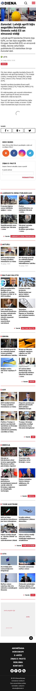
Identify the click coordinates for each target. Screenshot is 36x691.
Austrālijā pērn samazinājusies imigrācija (7, 569)
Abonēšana (18, 648)
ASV (4, 390)
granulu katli (9, 628)
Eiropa (4, 64)
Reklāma (18, 662)
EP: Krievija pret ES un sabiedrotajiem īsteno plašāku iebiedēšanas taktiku (27, 260)
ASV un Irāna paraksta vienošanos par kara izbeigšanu (9, 519)
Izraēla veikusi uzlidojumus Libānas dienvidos (27, 519)
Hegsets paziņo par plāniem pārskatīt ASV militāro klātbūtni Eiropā (26, 406)
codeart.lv (21, 686)
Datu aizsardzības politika (18, 683)
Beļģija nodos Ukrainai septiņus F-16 (9, 370)
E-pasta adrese (7, 170)
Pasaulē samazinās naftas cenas (26, 568)
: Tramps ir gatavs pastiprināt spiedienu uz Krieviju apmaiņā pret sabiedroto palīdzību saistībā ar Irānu (9, 427)
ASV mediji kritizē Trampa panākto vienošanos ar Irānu (8, 259)
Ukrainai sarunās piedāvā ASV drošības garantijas (26, 228)
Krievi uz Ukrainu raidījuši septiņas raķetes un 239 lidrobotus (25, 352)
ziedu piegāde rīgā (9, 610)
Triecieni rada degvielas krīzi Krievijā (24, 460)
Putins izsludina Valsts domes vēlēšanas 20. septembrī (25, 482)
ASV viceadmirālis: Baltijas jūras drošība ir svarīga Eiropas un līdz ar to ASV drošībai (8, 292)
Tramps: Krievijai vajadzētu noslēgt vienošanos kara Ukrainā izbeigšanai (26, 425)
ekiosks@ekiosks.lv (18, 688)
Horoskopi (18, 652)
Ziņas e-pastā (18, 659)
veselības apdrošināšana (15, 621)
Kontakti (18, 666)
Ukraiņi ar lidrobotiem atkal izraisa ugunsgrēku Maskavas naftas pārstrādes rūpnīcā (8, 462)
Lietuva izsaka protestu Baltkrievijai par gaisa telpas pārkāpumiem (25, 292)
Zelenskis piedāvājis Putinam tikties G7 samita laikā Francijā (27, 586)
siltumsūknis (24, 629)
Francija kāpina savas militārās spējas (7, 208)
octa (27, 617)
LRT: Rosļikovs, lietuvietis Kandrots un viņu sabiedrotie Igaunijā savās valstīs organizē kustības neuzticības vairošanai (8, 316)
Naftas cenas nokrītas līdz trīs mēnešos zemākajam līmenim (9, 587)
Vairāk (7, 236)
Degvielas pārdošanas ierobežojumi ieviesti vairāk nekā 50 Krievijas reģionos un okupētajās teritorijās (9, 485)
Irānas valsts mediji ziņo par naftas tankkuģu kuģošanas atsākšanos (27, 537)
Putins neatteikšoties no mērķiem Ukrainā (26, 209)
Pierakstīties (28, 177)
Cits (4, 554)
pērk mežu (17, 611)
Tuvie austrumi (9, 504)
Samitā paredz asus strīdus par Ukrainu (8, 227)
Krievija (6, 445)
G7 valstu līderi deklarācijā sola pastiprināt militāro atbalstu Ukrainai (26, 372)
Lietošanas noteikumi (18, 681)
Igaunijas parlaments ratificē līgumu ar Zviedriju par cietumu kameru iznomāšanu (27, 313)
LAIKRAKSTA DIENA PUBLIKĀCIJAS (17, 193)
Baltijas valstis (10, 275)
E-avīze (18, 655)
